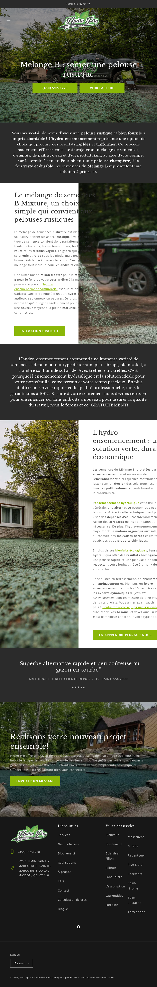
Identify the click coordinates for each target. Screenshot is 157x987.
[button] (8, 20)
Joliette (111, 868)
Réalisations (67, 862)
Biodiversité (66, 853)
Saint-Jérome (133, 885)
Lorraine (112, 905)
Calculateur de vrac (72, 900)
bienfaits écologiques (131, 550)
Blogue (63, 909)
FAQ (61, 881)
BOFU (73, 977)
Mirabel (133, 846)
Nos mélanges (68, 844)
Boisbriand (114, 844)
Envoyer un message (35, 781)
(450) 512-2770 (55, 88)
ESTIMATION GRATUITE (39, 331)
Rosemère (135, 874)
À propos (64, 872)
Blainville (112, 835)
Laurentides (114, 895)
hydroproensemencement (35, 977)
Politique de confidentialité (97, 977)
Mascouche (136, 837)
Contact (63, 890)
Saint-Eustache (134, 900)
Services (64, 835)
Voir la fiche (102, 88)
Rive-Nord (135, 865)
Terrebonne (136, 912)
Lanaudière (114, 877)
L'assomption (115, 886)
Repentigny (136, 855)
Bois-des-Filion (112, 855)
